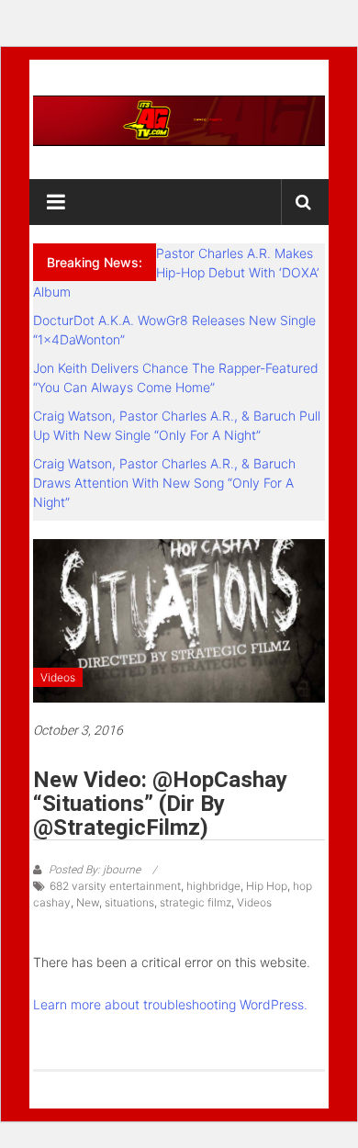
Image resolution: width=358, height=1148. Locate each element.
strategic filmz (195, 902)
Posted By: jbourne (94, 869)
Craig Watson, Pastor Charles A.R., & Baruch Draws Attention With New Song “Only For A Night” (164, 483)
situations (129, 902)
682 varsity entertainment (115, 886)
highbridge (213, 886)
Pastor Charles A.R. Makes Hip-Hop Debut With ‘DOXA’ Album (176, 272)
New (87, 902)
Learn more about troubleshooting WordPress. (170, 1004)
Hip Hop (266, 886)
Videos (57, 677)
